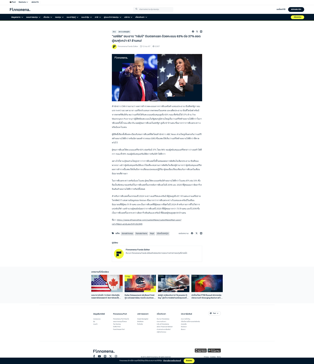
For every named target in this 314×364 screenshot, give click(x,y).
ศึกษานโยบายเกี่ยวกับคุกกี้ (172, 361)
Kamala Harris (141, 234)
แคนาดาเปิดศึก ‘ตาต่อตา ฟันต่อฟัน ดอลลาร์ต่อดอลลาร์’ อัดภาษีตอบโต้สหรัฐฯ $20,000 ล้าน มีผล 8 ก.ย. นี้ (105, 296)
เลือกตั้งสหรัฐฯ (162, 234)
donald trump (127, 234)
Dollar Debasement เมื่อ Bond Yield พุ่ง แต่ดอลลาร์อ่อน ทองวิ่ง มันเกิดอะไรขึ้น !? (140, 296)
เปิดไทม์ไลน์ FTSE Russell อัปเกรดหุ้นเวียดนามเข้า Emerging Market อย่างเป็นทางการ (206, 296)
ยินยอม (189, 361)
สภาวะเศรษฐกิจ (124, 32)
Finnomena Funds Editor (138, 250)
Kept (152, 234)
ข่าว (114, 32)
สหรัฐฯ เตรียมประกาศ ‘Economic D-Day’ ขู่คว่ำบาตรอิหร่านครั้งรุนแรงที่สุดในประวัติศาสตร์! (173, 296)
